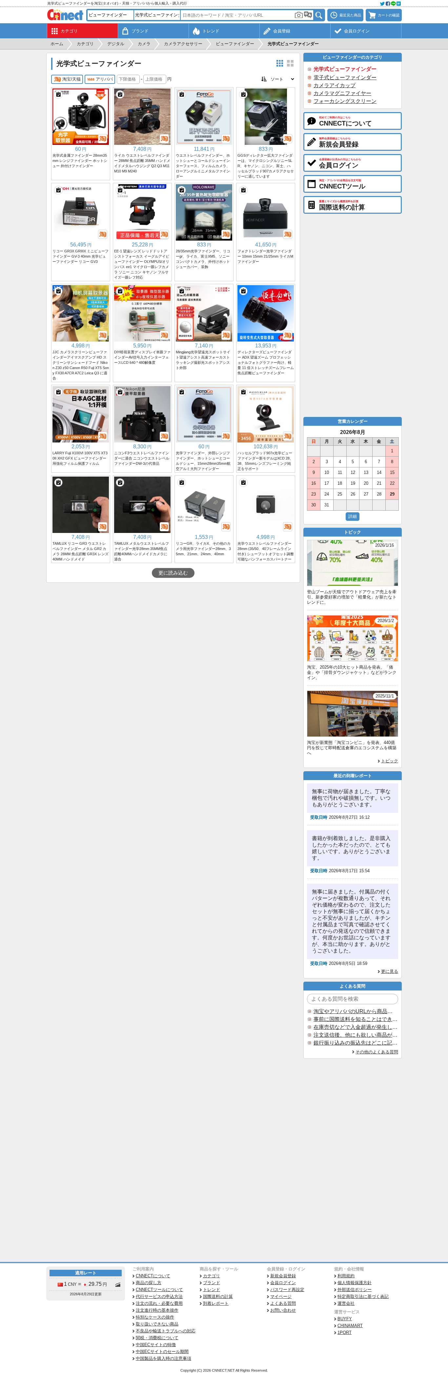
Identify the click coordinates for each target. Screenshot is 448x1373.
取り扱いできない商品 (157, 1324)
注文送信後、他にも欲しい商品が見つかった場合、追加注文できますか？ (355, 1035)
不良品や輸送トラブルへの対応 (165, 1330)
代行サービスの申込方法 (159, 1296)
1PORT (344, 1332)
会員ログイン (283, 1282)
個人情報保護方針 (354, 1282)
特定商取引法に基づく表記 (363, 1296)
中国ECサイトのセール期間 (162, 1351)
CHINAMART (350, 1325)
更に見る (389, 971)
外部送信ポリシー (354, 1289)
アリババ (104, 79)
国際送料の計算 (218, 1296)
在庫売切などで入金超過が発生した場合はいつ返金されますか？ (355, 1027)
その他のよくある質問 (377, 1051)
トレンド (211, 1289)
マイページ (281, 1296)
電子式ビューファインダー (345, 77)
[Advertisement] (173, 632)
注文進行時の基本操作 (157, 1310)
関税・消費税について (157, 1337)
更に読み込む (173, 573)
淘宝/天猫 (71, 79)
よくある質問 (283, 1303)
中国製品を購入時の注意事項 (163, 1358)
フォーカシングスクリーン (345, 101)
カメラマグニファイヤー (342, 93)
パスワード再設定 (287, 1289)
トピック (389, 760)
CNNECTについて (153, 1275)
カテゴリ (211, 1275)
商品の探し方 (148, 1282)
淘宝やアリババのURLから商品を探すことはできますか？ (355, 1011)
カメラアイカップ (335, 85)
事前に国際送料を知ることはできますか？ (355, 1019)
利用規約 (346, 1275)
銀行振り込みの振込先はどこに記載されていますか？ (355, 1043)
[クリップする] (58, 94)
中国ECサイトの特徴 (156, 1344)
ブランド (211, 1282)
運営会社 (346, 1303)
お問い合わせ (283, 1310)
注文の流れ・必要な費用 (159, 1303)
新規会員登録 (283, 1275)
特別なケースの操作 (155, 1317)
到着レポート (216, 1303)
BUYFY (344, 1318)
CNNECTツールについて (159, 1289)
